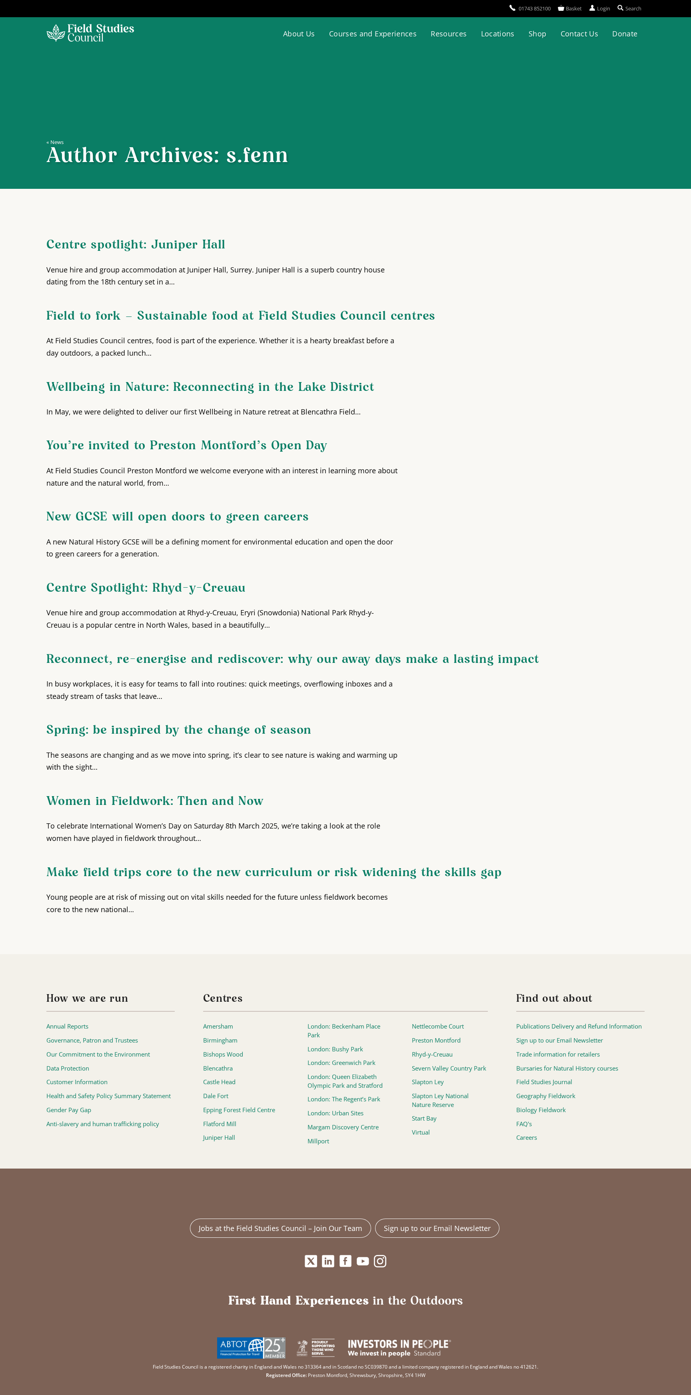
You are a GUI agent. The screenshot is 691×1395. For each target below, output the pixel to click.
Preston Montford (436, 1040)
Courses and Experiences (373, 33)
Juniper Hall (219, 1137)
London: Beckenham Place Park (344, 1030)
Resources (449, 33)
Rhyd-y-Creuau (432, 1054)
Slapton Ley (428, 1082)
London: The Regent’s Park (344, 1099)
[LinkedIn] (328, 1261)
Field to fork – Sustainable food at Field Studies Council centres (240, 316)
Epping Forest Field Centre (239, 1110)
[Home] (90, 34)
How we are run (87, 999)
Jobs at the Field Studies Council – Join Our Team (280, 1228)
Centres (223, 999)
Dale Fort (215, 1096)
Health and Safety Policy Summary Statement (108, 1096)
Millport (318, 1141)
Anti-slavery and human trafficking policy (102, 1124)
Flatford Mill (219, 1124)
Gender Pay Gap (68, 1110)
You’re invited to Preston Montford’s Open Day (187, 446)
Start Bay (424, 1118)
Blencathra (218, 1068)
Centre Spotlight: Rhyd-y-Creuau (146, 588)
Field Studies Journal (544, 1082)
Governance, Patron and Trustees (92, 1040)
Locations (498, 33)
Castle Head (219, 1082)
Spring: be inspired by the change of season (179, 730)
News (57, 142)
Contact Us (580, 33)
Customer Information (77, 1082)
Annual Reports (67, 1026)
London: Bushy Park (335, 1049)
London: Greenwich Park (341, 1063)
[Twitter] (311, 1261)
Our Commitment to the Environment (98, 1054)
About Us (299, 33)
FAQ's (524, 1124)
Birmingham (220, 1040)
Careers (526, 1137)
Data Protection (67, 1068)
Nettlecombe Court (438, 1026)
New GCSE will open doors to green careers (177, 517)
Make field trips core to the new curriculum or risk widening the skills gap (278, 873)
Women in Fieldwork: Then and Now (155, 801)
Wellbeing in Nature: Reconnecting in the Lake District (210, 387)
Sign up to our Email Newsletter (559, 1040)
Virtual (421, 1132)
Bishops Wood (223, 1054)
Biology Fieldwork (541, 1110)
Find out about (554, 999)
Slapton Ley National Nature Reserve (440, 1100)
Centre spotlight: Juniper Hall (136, 245)
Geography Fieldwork (545, 1096)
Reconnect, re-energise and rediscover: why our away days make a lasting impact (292, 659)
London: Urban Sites (335, 1113)
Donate (624, 33)
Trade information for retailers (558, 1054)
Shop (537, 33)
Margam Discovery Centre (343, 1127)
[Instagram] (380, 1261)
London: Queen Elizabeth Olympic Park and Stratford (345, 1081)
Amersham (218, 1026)
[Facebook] (346, 1261)
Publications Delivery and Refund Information (579, 1026)
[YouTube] (363, 1261)
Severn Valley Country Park (449, 1068)
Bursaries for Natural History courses (567, 1068)
